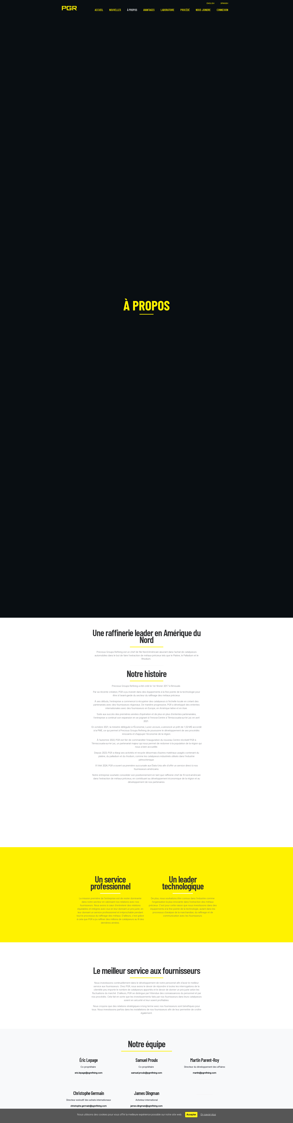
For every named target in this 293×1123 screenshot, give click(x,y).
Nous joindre (203, 10)
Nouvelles (115, 10)
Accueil (99, 10)
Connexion (222, 10)
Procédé (185, 10)
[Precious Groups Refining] (69, 8)
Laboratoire (167, 10)
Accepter (191, 1114)
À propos (132, 10)
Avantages (149, 10)
